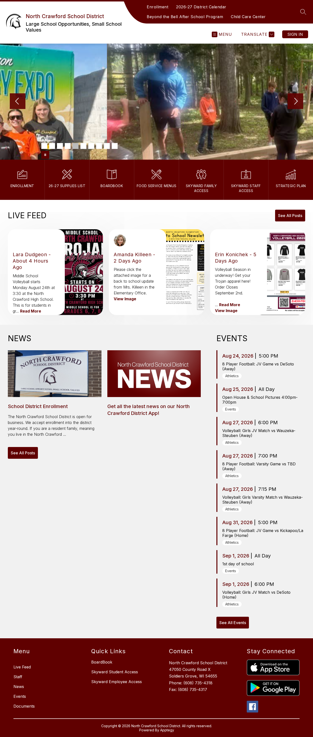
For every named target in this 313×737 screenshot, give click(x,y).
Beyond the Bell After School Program (185, 16)
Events (19, 696)
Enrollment (157, 6)
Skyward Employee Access (116, 681)
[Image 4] (68, 146)
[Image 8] (99, 146)
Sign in (295, 34)
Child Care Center (248, 16)
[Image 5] (75, 146)
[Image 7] (91, 146)
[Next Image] (295, 101)
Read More (30, 311)
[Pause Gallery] (45, 155)
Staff (17, 676)
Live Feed (22, 667)
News (18, 686)
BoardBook (101, 662)
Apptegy (167, 730)
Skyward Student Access (114, 671)
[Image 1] (44, 146)
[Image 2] (52, 146)
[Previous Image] (17, 101)
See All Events (232, 622)
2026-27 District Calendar (201, 6)
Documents (24, 706)
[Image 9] (107, 146)
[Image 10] (115, 146)
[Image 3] (60, 146)
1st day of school (238, 563)
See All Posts (290, 215)
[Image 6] (83, 146)
